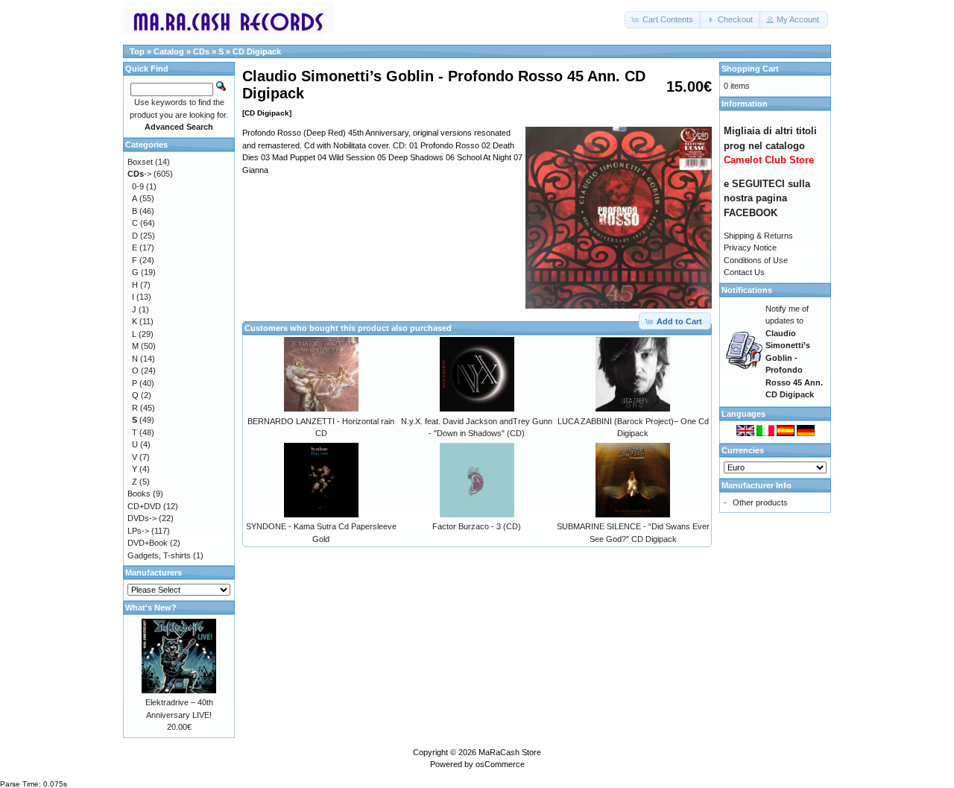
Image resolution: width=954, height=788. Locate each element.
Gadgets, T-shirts (159, 555)
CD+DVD (144, 506)
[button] (663, 19)
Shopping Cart (750, 68)
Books (139, 493)
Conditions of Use (756, 260)
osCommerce (500, 764)
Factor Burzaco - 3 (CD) (476, 526)
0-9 (138, 186)
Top (137, 51)
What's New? (151, 607)
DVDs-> (142, 518)
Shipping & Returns (758, 235)
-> (139, 173)
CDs (201, 51)
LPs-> (138, 530)
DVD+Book (147, 542)
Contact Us (744, 272)
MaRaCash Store (509, 752)
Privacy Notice (750, 247)
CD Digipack (257, 51)
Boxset (140, 161)
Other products (760, 502)
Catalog (169, 51)
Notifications (746, 290)
